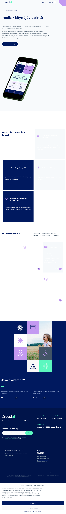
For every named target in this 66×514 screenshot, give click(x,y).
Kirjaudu (51, 2)
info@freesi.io (57, 418)
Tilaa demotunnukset (7, 398)
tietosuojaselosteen (10, 438)
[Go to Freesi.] (3, 10)
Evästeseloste (27, 511)
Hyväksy (33, 503)
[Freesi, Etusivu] (7, 2)
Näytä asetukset (33, 508)
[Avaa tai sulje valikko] (62, 2)
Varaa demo (9, 44)
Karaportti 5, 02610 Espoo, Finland (49, 427)
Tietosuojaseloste (36, 511)
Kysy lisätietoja (37, 398)
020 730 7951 (41, 418)
